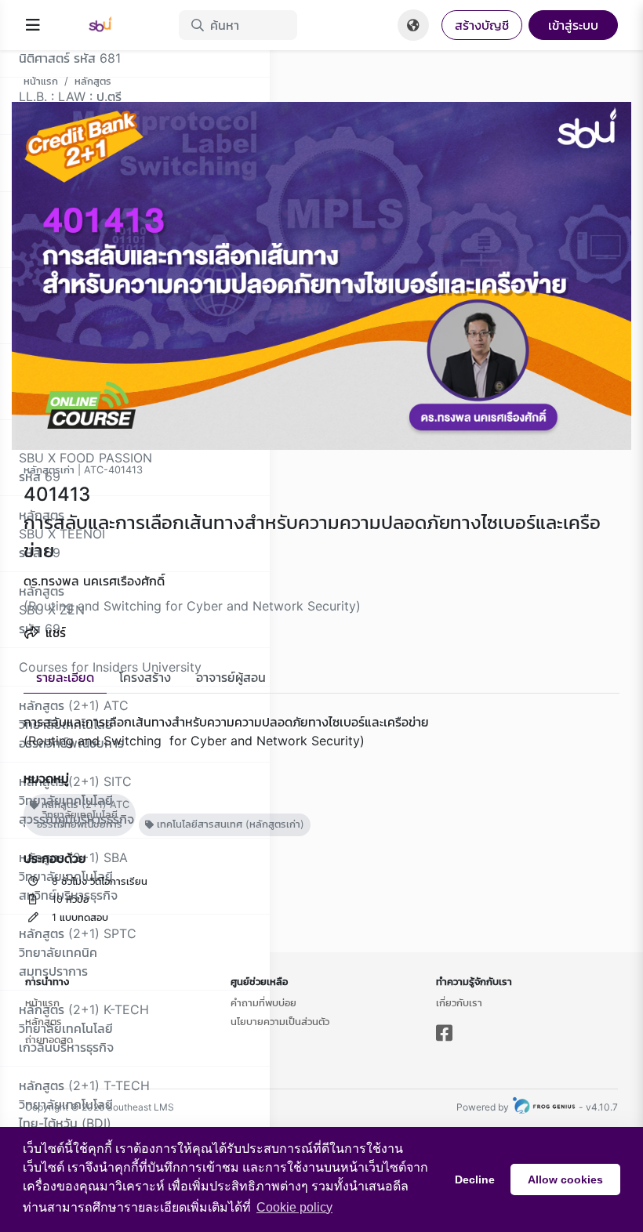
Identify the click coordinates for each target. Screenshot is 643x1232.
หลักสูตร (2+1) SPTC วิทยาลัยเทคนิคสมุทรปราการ (77, 952)
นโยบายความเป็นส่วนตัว (280, 1021)
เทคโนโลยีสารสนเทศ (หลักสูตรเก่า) (229, 824)
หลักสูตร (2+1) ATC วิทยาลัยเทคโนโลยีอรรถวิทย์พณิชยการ (83, 815)
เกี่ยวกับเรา (459, 1002)
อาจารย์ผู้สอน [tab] (231, 677)
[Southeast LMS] (109, 25)
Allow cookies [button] (565, 1179)
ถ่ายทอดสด (49, 1039)
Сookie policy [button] (294, 1207)
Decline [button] (475, 1179)
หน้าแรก (41, 80)
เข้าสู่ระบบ (573, 25)
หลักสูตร (92, 80)
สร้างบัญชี (482, 25)
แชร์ (54, 632)
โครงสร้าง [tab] (145, 677)
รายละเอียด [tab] (65, 677)
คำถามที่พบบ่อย (263, 1002)
